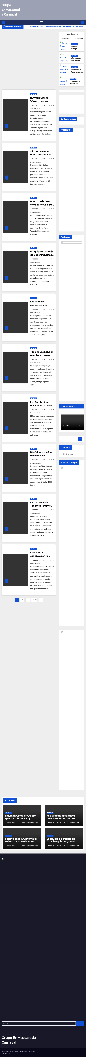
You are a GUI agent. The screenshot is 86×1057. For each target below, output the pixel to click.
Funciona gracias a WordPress (12, 1051)
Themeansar (6, 1053)
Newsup (30, 1051)
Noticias (74, 44)
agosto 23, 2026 (39, 105)
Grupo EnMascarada (30, 822)
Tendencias (78, 38)
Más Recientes (72, 34)
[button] (79, 22)
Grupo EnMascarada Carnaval (11, 9)
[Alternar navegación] (41, 22)
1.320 (34, 600)
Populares (66, 38)
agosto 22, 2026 (39, 409)
